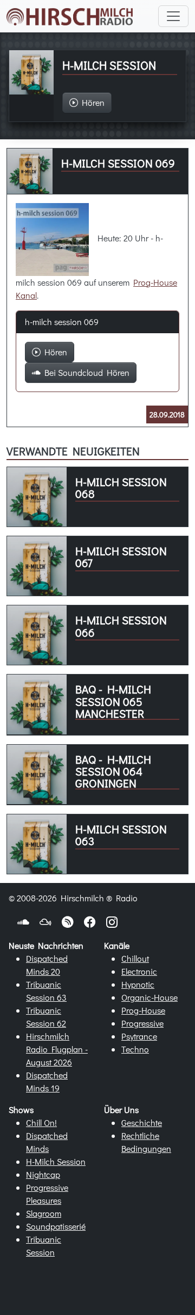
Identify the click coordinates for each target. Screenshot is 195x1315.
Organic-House (149, 997)
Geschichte (141, 1122)
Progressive (142, 1023)
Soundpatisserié (56, 1226)
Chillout (135, 958)
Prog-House (143, 1010)
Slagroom (43, 1213)
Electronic (139, 971)
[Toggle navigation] (173, 16)
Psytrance (139, 1036)
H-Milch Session (56, 1161)
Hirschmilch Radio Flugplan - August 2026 (57, 1049)
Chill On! (41, 1122)
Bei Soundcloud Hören (85, 372)
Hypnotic (137, 984)
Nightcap (43, 1174)
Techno (135, 1049)
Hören (54, 352)
